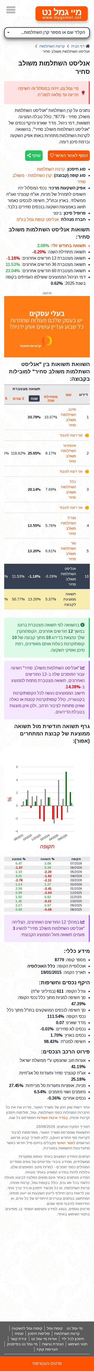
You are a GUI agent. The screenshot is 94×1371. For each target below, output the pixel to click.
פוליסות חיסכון (39, 1333)
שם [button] (68, 394)
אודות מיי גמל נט (44, 1339)
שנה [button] (34, 398)
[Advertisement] (47, 1269)
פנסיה (19, 1333)
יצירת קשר (18, 1339)
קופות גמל (55, 1328)
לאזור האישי (66, 1143)
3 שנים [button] (18, 398)
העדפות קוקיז (47, 1349)
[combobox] (47, 32)
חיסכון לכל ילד (72, 1339)
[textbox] (47, 32)
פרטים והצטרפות (47, 1363)
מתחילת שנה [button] (51, 398)
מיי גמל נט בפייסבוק (22, 1344)
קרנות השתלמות (52, 46)
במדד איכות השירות (52, 1118)
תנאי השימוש (77, 1344)
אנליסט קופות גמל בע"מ (37, 219)
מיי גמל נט (75, 1328)
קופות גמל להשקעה (27, 1328)
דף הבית (78, 46)
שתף (35, 155)
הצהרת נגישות (53, 1344)
